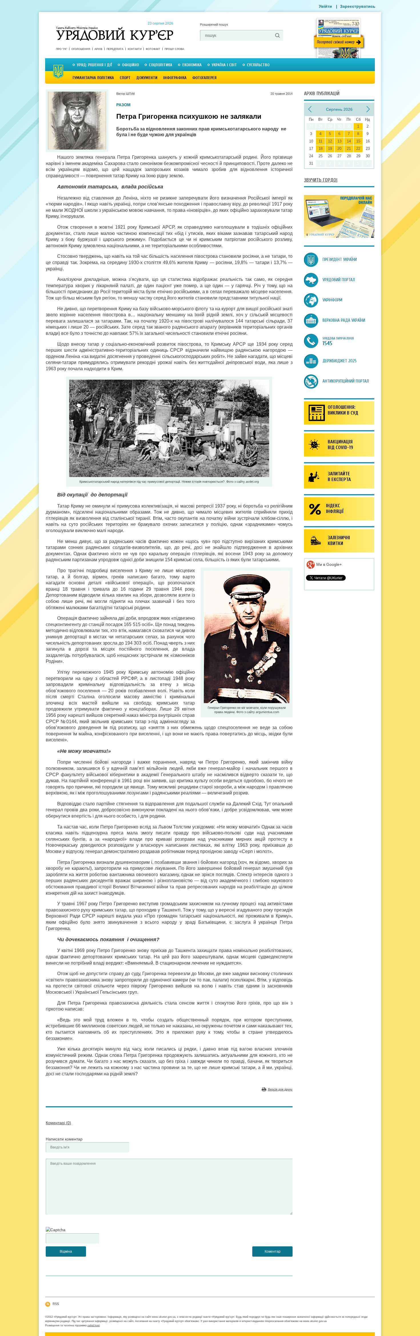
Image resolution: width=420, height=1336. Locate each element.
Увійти (325, 6)
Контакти (134, 49)
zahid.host (93, 1325)
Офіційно (130, 65)
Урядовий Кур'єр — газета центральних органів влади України (114, 28)
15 (358, 141)
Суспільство (258, 65)
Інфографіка (175, 77)
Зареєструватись (357, 6)
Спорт (125, 77)
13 (339, 141)
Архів (98, 49)
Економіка (192, 65)
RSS (56, 1303)
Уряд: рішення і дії (94, 65)
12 (330, 141)
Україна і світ (224, 65)
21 (349, 148)
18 (321, 148)
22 (358, 148)
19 (330, 148)
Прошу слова (174, 49)
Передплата (115, 49)
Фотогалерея (204, 77)
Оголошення (80, 49)
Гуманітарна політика (93, 77)
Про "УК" (61, 49)
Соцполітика (160, 65)
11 (320, 141)
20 (339, 148)
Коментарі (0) (58, 1122)
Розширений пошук (214, 24)
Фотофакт (153, 49)
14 (349, 141)
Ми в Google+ (328, 564)
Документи (146, 77)
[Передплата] (339, 236)
